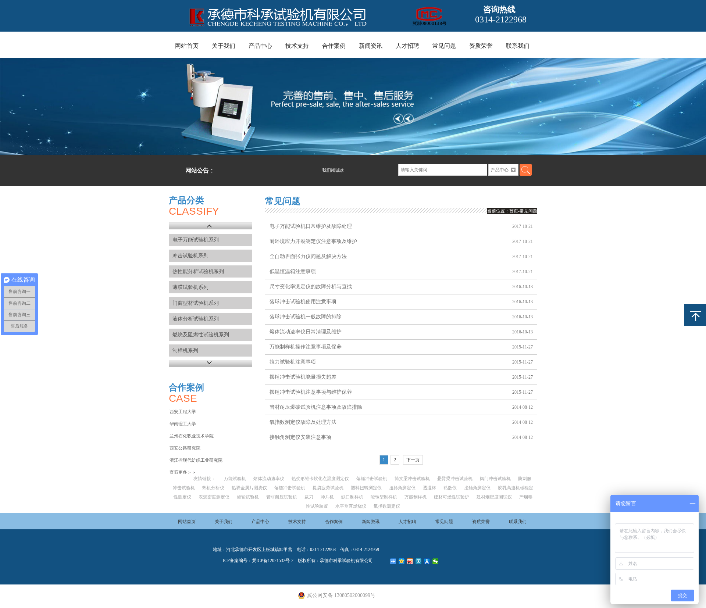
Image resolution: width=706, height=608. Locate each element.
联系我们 (518, 46)
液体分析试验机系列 (195, 319)
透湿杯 (429, 487)
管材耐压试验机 (281, 497)
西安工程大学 (183, 411)
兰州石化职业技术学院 (192, 436)
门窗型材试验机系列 (195, 303)
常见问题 (444, 46)
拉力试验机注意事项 (293, 362)
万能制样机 (415, 497)
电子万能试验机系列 (195, 240)
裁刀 (308, 497)
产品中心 (260, 46)
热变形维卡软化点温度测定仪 (320, 478)
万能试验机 (235, 478)
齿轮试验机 (248, 497)
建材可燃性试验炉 (451, 497)
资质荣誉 (481, 46)
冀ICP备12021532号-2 (272, 560)
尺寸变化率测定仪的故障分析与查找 (311, 286)
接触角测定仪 (477, 487)
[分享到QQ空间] (402, 561)
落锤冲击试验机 (371, 478)
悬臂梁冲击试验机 (455, 478)
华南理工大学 (183, 423)
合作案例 (334, 46)
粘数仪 (450, 487)
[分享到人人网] (427, 561)
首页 (513, 211)
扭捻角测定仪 (402, 487)
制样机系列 (185, 350)
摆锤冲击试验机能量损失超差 (303, 377)
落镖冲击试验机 (289, 487)
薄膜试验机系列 (190, 287)
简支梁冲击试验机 (412, 478)
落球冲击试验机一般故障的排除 (306, 316)
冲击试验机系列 (190, 255)
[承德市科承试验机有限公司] (314, 30)
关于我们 (223, 46)
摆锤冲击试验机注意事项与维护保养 (311, 392)
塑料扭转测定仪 (366, 487)
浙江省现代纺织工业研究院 (196, 460)
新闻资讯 (370, 46)
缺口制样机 (352, 497)
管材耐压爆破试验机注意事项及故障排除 (316, 407)
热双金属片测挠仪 (249, 487)
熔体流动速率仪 (268, 478)
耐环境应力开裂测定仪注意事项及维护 (313, 241)
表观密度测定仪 (214, 497)
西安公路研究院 (185, 448)
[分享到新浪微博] (410, 561)
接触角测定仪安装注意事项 (300, 437)
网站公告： (200, 170)
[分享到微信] (435, 561)
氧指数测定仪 (387, 506)
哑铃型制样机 (384, 497)
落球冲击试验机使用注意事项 (303, 301)
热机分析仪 (213, 487)
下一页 (413, 459)
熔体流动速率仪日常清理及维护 (306, 332)
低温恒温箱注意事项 (293, 271)
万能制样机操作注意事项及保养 (306, 347)
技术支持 (297, 46)
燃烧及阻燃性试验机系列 (200, 334)
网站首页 (187, 46)
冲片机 (327, 497)
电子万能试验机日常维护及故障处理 (311, 226)
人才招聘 (407, 46)
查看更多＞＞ (183, 472)
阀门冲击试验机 (495, 478)
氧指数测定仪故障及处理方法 (303, 422)
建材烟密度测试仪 (494, 497)
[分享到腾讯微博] (419, 561)
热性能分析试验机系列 (198, 271)
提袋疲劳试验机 (328, 487)
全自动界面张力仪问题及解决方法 (308, 256)
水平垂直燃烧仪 (350, 506)
